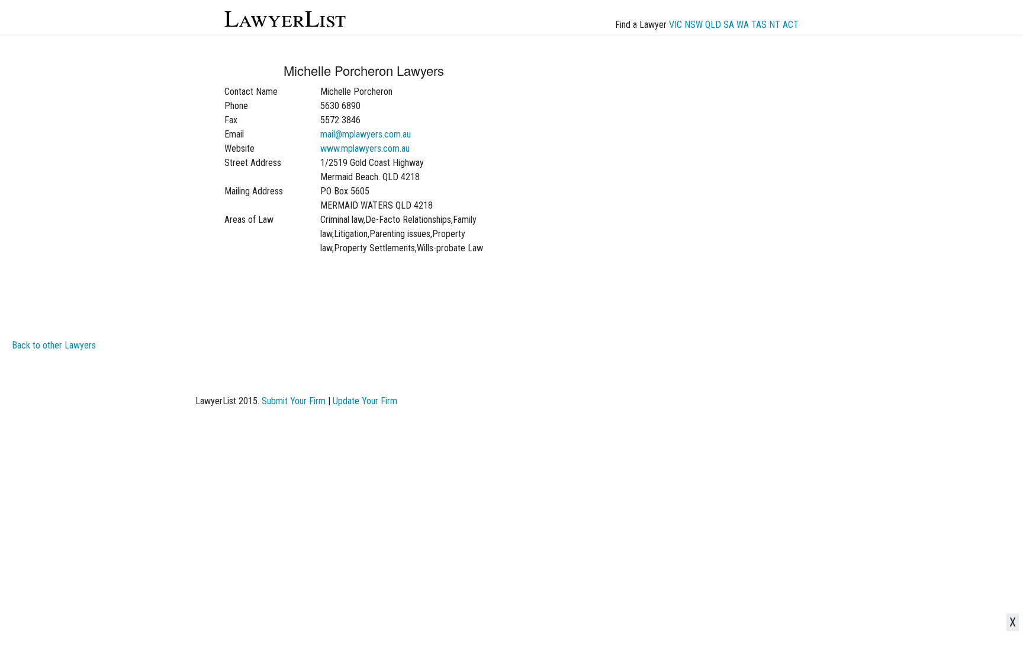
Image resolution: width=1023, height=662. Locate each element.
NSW (693, 24)
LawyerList (285, 17)
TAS (759, 24)
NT (774, 24)
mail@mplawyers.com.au (365, 134)
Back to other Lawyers (54, 345)
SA (728, 24)
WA (742, 24)
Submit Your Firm (294, 401)
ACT (791, 24)
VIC (675, 24)
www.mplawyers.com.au (365, 148)
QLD (713, 24)
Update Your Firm (365, 401)
